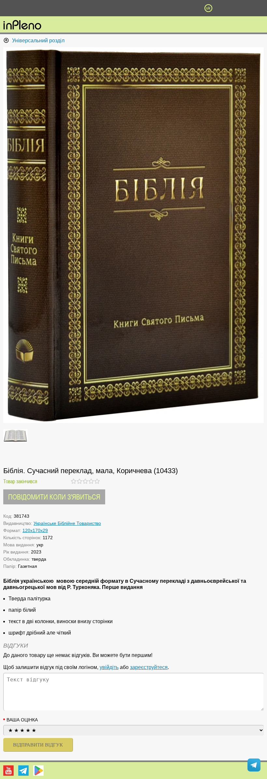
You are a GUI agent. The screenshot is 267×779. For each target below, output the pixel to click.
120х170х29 (35, 530)
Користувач (133, 8)
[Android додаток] (38, 770)
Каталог (20, 8)
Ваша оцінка (22, 719)
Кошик (171, 8)
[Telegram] (23, 770)
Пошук (96, 8)
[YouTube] (8, 770)
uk (208, 8)
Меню (59, 8)
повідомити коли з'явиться (54, 497)
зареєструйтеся (149, 667)
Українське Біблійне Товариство (67, 523)
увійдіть (109, 667)
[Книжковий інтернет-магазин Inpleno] (22, 25)
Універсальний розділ (38, 40)
